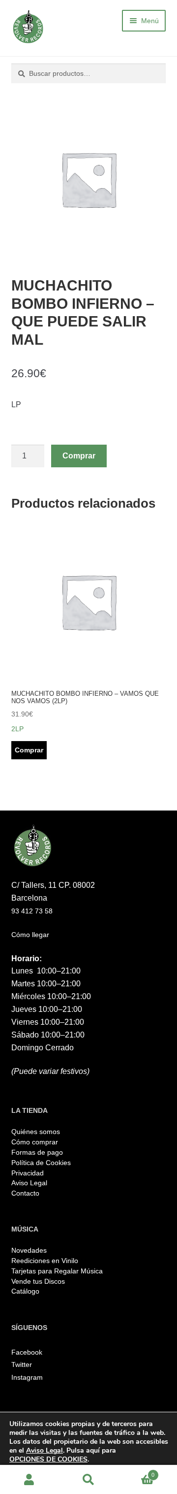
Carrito (136, 1472)
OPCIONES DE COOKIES (48, 1459)
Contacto (25, 1193)
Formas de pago (37, 1152)
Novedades (29, 1250)
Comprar (78, 456)
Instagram (27, 1377)
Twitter (21, 1364)
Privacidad (27, 1173)
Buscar (88, 1479)
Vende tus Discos (38, 1281)
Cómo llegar (30, 935)
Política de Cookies (41, 1163)
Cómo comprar (34, 1142)
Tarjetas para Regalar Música (57, 1271)
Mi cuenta (29, 1479)
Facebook (26, 1352)
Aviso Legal (29, 1183)
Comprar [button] (29, 750)
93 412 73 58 (32, 911)
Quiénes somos (35, 1132)
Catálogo (25, 1291)
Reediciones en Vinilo (44, 1261)
